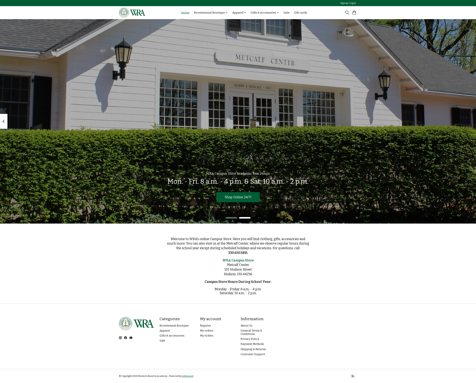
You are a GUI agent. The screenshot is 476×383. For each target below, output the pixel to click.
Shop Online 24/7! (238, 197)
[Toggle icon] (347, 12)
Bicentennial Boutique (174, 325)
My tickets (206, 335)
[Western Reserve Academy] (132, 12)
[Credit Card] (352, 376)
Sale (287, 12)
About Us (247, 325)
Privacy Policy (250, 339)
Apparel (165, 330)
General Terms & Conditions (251, 332)
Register (205, 325)
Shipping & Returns (253, 349)
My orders (206, 330)
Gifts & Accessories (172, 335)
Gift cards (300, 12)
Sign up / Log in (348, 3)
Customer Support (253, 354)
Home (185, 12)
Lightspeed (187, 376)
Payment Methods (252, 344)
